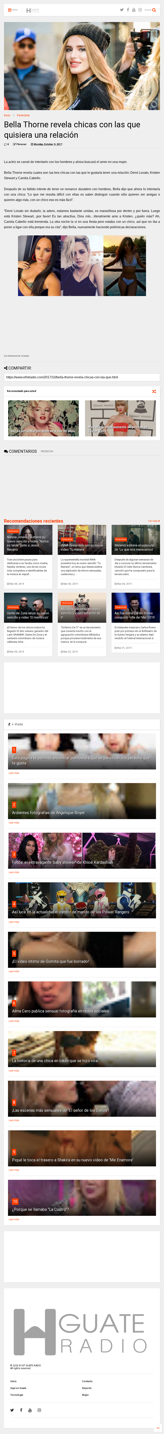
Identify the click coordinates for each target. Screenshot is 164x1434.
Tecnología (16, 1395)
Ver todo (153, 521)
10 (15, 1201)
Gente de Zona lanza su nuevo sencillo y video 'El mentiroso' (28, 615)
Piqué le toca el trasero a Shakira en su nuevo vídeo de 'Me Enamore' (72, 1160)
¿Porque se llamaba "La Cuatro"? (40, 1209)
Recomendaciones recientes (33, 521)
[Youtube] (133, 9)
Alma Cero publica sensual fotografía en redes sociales (60, 1011)
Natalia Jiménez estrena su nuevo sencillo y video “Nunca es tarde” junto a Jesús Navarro (28, 543)
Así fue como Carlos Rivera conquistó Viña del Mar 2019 (135, 615)
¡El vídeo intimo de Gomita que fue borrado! (50, 961)
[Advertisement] (34, 486)
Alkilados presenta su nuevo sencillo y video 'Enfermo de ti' (80, 613)
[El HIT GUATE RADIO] (33, 11)
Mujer (85, 1395)
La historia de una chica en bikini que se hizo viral (55, 1060)
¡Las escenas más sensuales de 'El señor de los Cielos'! (60, 1110)
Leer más (14, 773)
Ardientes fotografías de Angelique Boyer (48, 812)
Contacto (87, 1381)
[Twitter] (122, 9)
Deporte (87, 1388)
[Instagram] (140, 9)
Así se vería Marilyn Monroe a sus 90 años (43, 431)
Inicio (7, 115)
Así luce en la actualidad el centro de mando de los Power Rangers (70, 912)
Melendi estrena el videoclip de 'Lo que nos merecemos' (134, 547)
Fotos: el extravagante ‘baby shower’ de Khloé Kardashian (62, 862)
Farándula (23, 115)
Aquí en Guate (18, 1388)
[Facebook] (128, 9)
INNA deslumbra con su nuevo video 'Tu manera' (82, 547)
